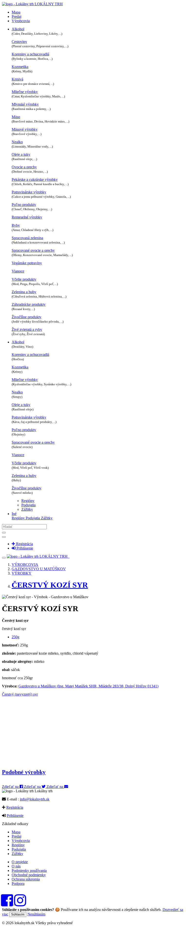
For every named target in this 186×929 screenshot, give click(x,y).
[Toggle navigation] (4, 557)
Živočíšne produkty (26, 317)
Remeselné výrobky (27, 217)
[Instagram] (20, 903)
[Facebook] (8, 903)
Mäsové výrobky (25, 129)
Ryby (16, 225)
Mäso (16, 117)
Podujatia (28, 505)
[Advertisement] (93, 730)
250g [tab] (15, 637)
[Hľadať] (4, 532)
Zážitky (27, 509)
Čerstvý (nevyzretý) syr (20, 694)
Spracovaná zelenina (27, 238)
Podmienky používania (29, 870)
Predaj (16, 16)
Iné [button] (14, 514)
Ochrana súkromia (26, 879)
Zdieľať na (11, 787)
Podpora (18, 884)
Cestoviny (19, 42)
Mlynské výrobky (25, 104)
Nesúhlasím (36, 914)
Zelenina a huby (24, 292)
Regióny (27, 501)
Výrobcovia (21, 21)
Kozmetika (20, 67)
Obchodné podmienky (29, 875)
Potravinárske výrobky (29, 192)
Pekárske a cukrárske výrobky (35, 179)
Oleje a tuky (21, 154)
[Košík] (69, 556)
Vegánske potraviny (27, 263)
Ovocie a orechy (24, 167)
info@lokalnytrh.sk (34, 799)
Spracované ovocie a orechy (33, 250)
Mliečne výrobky (25, 92)
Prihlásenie (15, 816)
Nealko (17, 142)
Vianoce (18, 271)
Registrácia (14, 807)
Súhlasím (17, 914)
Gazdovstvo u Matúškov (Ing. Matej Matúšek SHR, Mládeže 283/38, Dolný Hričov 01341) (88, 686)
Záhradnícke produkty (29, 304)
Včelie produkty (24, 279)
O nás (16, 866)
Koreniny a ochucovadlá (30, 54)
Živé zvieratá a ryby (27, 329)
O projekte (20, 862)
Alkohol (18, 29)
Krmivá (17, 79)
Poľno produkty (24, 205)
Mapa (16, 12)
